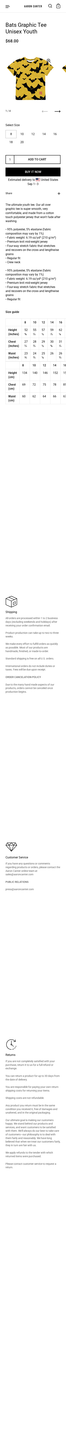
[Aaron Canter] (33, 6)
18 (11, 142)
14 (44, 134)
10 (22, 134)
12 (33, 134)
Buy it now (33, 172)
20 (22, 142)
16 (55, 134)
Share (9, 193)
